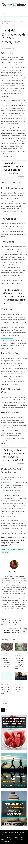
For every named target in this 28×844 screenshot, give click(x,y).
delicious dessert (7, 338)
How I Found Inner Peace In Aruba (19, 689)
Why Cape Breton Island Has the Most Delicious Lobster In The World (6, 662)
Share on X (20, 176)
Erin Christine (7, 46)
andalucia (5, 549)
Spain (16, 60)
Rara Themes (14, 835)
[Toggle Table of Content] (18, 182)
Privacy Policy (18, 837)
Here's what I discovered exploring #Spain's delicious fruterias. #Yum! (13, 168)
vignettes (5, 552)
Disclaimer (20, 839)
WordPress (9, 837)
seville (13, 549)
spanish (20, 549)
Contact (11, 839)
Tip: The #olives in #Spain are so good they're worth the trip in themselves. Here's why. (14, 296)
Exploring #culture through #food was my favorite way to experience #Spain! (14, 455)
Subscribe (4, 839)
